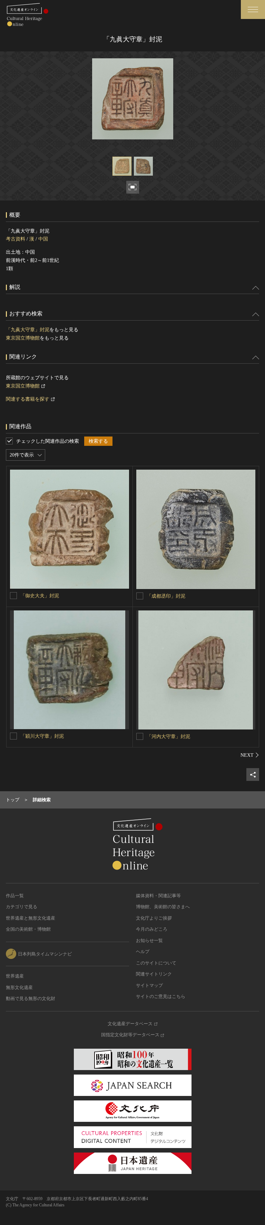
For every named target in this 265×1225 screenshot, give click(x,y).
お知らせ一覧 (149, 940)
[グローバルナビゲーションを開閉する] (253, 9)
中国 (43, 239)
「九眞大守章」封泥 (27, 329)
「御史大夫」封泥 (39, 595)
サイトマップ (149, 985)
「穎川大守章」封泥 (42, 736)
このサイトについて (156, 963)
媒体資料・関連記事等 (158, 895)
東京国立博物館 (23, 338)
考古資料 (15, 239)
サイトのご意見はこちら (160, 996)
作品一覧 (15, 895)
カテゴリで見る (21, 906)
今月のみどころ (151, 929)
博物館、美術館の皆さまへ (163, 906)
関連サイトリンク (154, 974)
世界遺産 (15, 976)
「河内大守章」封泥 (168, 736)
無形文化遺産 (19, 987)
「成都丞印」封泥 (166, 596)
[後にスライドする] (250, 755)
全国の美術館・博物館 (28, 929)
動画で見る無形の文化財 (30, 998)
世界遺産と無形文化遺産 (30, 918)
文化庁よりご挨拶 (154, 918)
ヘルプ (142, 951)
